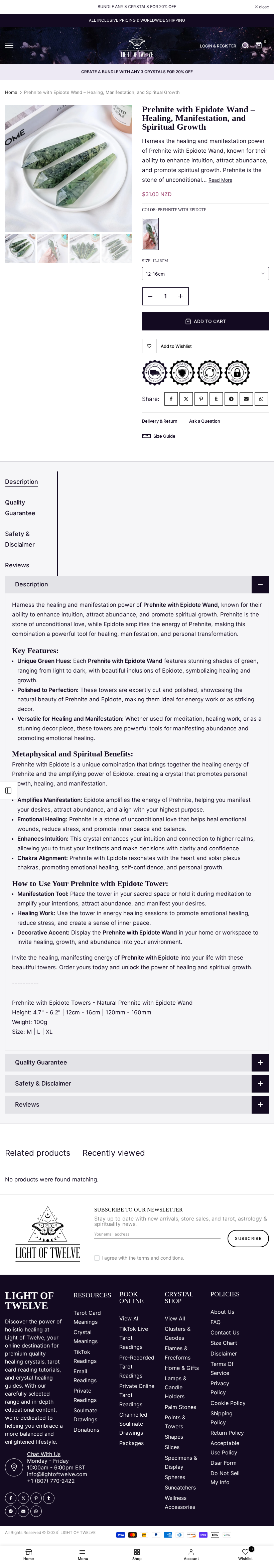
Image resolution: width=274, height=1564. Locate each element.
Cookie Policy (228, 1403)
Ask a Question (204, 421)
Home (11, 92)
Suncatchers (180, 1487)
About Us (222, 1311)
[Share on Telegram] (231, 399)
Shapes (174, 1436)
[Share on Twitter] (186, 399)
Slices (172, 1447)
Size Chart (224, 1342)
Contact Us (225, 1332)
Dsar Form (224, 1462)
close (13, 7)
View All (129, 1318)
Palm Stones (180, 1407)
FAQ (216, 1322)
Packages (131, 1443)
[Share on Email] (246, 399)
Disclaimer (224, 1353)
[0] (259, 45)
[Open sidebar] (8, 790)
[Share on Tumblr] (216, 399)
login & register (218, 46)
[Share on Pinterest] (201, 399)
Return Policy (227, 1432)
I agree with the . (143, 1258)
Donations (86, 1429)
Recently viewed (114, 1153)
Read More (220, 180)
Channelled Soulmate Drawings (133, 1423)
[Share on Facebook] (171, 399)
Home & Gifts (182, 1368)
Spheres (175, 1477)
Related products (38, 1153)
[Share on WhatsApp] (261, 399)
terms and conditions (160, 1258)
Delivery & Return (159, 421)
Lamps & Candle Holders (175, 1387)
